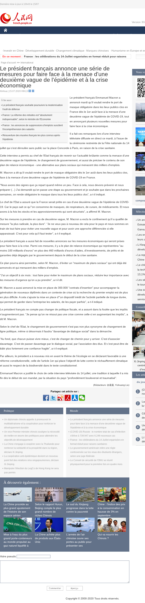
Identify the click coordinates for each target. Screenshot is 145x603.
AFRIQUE (60, 35)
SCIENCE (77, 35)
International (27, 62)
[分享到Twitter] (53, 398)
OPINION (12, 43)
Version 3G (138, 22)
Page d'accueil (8, 62)
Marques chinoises (97, 50)
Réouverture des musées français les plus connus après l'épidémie (31, 137)
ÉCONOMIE (27, 35)
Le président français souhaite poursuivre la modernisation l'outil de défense (32, 107)
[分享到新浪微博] (60, 398)
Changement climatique (70, 50)
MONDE (44, 35)
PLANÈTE (129, 35)
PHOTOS (28, 43)
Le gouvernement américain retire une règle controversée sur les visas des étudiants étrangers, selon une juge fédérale (96, 452)
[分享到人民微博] (68, 398)
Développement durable (39, 50)
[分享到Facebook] (46, 398)
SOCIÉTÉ (112, 35)
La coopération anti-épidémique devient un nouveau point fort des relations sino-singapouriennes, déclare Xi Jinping (31, 460)
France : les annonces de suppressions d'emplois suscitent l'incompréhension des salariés (32, 127)
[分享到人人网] (75, 398)
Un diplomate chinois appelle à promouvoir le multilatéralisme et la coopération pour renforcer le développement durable (30, 423)
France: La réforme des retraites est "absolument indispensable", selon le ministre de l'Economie (27, 117)
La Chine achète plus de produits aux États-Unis (48, 538)
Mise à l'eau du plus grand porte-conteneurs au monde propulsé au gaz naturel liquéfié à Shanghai (18, 542)
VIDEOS (43, 43)
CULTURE (95, 35)
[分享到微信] (82, 398)
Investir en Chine (13, 50)
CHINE (10, 35)
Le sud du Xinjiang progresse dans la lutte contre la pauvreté (80, 508)
